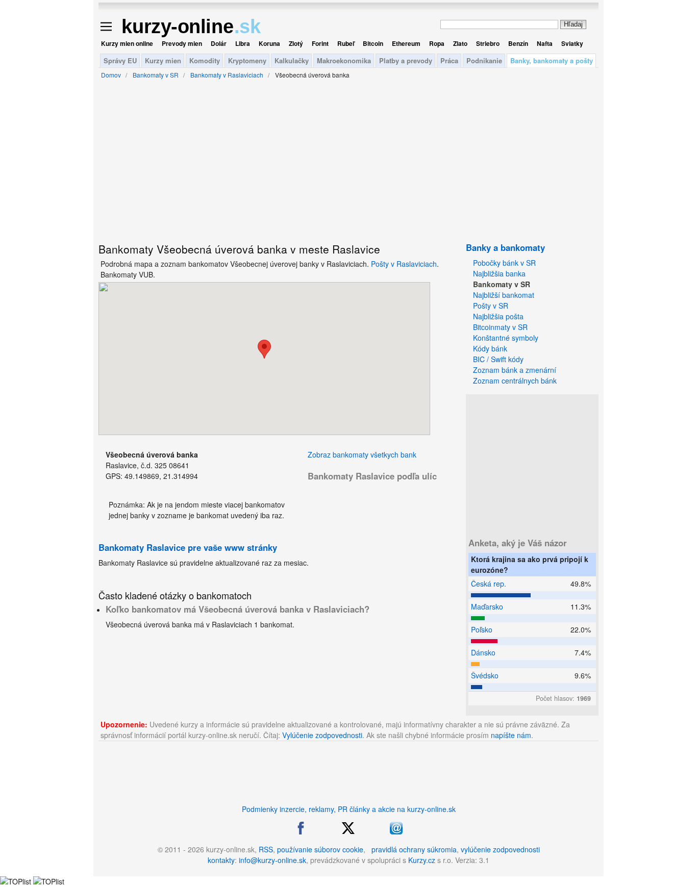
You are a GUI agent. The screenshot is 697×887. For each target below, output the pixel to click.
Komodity (204, 60)
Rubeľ (345, 43)
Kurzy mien (163, 60)
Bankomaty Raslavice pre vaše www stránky (187, 547)
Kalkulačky (292, 60)
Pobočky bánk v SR (504, 263)
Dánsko (483, 652)
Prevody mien (182, 43)
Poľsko (481, 629)
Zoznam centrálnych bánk (515, 380)
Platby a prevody (405, 60)
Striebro (488, 43)
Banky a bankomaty (505, 247)
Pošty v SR (490, 305)
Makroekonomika (344, 60)
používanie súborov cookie (320, 849)
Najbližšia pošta (498, 316)
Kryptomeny (247, 60)
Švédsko (485, 675)
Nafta (545, 43)
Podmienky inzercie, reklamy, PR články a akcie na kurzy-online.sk (349, 809)
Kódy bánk (490, 348)
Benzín (518, 43)
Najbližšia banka (499, 273)
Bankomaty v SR (501, 284)
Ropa (436, 43)
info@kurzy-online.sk (272, 860)
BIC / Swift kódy (498, 359)
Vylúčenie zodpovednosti (322, 735)
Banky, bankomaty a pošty (551, 60)
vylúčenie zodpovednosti (500, 849)
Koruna (269, 43)
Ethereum (406, 43)
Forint (320, 43)
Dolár (219, 43)
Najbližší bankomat (503, 295)
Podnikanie (484, 60)
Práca (449, 60)
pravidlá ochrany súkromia (414, 849)
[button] (264, 349)
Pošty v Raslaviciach (404, 264)
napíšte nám (511, 735)
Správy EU (120, 60)
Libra (242, 43)
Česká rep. (488, 583)
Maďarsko (487, 606)
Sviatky (572, 43)
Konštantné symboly (505, 338)
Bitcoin (373, 43)
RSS (266, 849)
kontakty (221, 860)
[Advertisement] (50, 250)
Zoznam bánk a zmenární (514, 370)
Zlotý (296, 43)
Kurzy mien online (127, 43)
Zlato (460, 43)
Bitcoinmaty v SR (500, 327)
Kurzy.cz (421, 860)
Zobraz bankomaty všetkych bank (362, 454)
